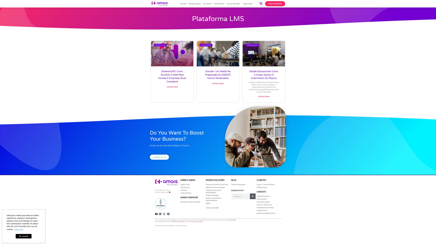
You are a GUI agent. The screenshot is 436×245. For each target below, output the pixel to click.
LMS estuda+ (219, 4)
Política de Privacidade (178, 221)
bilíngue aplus (195, 4)
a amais (183, 4)
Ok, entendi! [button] (23, 236)
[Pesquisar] (253, 196)
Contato (261, 192)
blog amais (248, 4)
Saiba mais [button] (18, 229)
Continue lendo (172, 87)
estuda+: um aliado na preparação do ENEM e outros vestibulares (218, 75)
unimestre (207, 4)
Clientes (261, 180)
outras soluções (233, 4)
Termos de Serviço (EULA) (196, 221)
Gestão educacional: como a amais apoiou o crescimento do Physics (263, 75)
